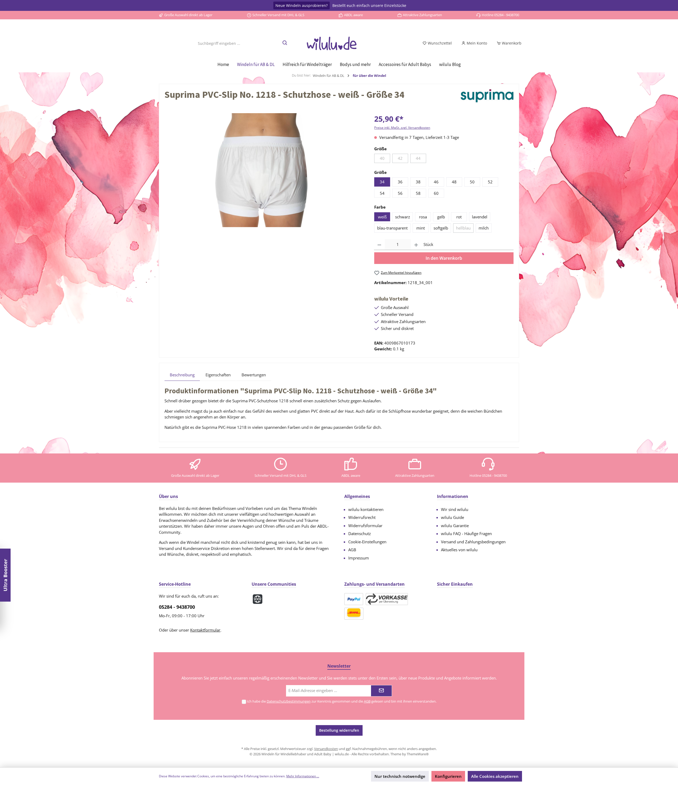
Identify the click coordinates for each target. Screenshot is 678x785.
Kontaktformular (205, 630)
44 (418, 158)
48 (454, 181)
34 (382, 181)
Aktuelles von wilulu (459, 549)
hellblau (463, 228)
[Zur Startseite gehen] (339, 43)
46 (436, 181)
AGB (352, 549)
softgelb (441, 228)
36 (400, 181)
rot (459, 216)
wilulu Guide (452, 517)
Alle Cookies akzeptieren (495, 776)
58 (418, 193)
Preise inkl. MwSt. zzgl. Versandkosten (402, 127)
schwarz (402, 216)
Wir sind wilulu (454, 509)
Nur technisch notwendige (399, 776)
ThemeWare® (418, 754)
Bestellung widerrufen (339, 730)
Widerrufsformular (365, 525)
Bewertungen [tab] (254, 374)
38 (418, 181)
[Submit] (381, 690)
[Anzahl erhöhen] (416, 244)
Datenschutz (359, 533)
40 (382, 158)
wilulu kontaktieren (365, 509)
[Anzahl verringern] (379, 244)
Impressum (358, 558)
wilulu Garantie (455, 525)
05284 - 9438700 (177, 607)
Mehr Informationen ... (302, 776)
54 (382, 193)
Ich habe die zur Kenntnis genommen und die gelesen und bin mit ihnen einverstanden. (341, 701)
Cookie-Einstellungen (367, 541)
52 (490, 181)
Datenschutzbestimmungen (289, 701)
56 (400, 193)
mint (420, 228)
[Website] (258, 599)
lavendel (479, 216)
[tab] (182, 374)
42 (400, 158)
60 (436, 193)
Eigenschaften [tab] (218, 374)
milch (484, 228)
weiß (382, 216)
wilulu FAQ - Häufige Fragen (466, 533)
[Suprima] (487, 96)
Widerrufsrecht (362, 517)
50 (472, 181)
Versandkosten (326, 748)
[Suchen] (285, 43)
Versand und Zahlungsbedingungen (473, 541)
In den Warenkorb (444, 258)
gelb (441, 216)
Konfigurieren (448, 776)
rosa (423, 216)
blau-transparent (392, 228)
